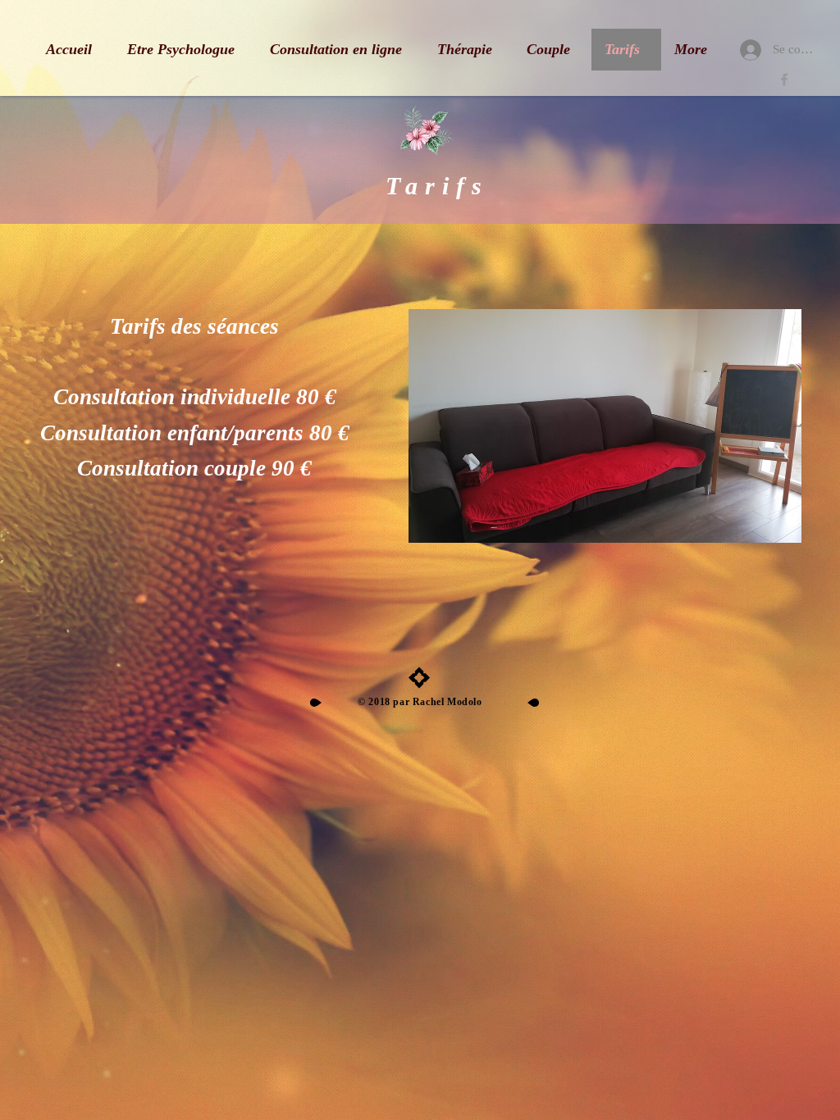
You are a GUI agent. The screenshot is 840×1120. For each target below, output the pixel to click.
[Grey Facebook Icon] (784, 79)
